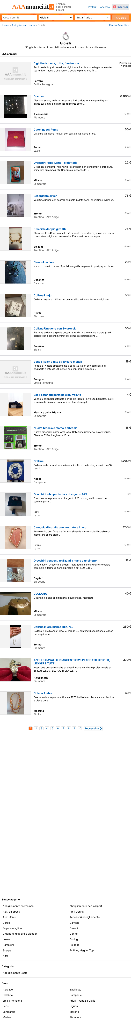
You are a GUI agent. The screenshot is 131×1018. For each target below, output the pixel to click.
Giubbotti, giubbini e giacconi (20, 933)
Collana (38, 461)
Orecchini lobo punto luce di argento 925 (60, 494)
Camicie (74, 922)
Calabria (8, 995)
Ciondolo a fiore (44, 262)
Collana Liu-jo (43, 295)
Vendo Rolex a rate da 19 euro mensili (58, 361)
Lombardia (9, 1011)
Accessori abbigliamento (85, 917)
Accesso (105, 6)
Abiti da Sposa (11, 911)
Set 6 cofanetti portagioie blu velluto (57, 394)
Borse (6, 922)
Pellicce (74, 944)
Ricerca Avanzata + (119, 25)
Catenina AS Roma (46, 129)
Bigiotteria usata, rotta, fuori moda (56, 63)
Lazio (6, 1006)
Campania (76, 995)
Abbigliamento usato (23, 25)
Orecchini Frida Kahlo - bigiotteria (55, 162)
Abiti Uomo (9, 917)
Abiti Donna (77, 911)
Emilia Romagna (12, 1000)
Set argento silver (45, 196)
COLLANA (40, 593)
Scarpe (7, 950)
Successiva (91, 728)
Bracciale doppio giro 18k (50, 229)
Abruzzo (8, 989)
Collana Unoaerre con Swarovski (55, 328)
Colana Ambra (43, 693)
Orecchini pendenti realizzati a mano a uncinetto (65, 560)
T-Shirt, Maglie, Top (82, 950)
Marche (74, 1011)
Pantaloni (8, 944)
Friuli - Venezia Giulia (82, 1000)
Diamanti (39, 96)
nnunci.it (30, 6)
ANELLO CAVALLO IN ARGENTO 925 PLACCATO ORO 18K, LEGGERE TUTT (72, 661)
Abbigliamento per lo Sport (86, 906)
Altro (6, 956)
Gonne (74, 933)
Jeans (6, 939)
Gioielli (74, 928)
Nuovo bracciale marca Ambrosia (55, 428)
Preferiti (92, 6)
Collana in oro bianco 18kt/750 (54, 627)
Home (5, 25)
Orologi (74, 939)
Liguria (74, 1006)
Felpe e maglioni (13, 928)
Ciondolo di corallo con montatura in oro (60, 527)
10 (79, 728)
